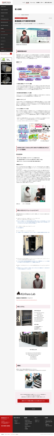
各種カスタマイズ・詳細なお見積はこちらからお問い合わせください (33, 400)
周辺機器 (2, 28)
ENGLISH (17, 434)
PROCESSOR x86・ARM (4, 22)
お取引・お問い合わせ (48, 2)
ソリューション (32, 2)
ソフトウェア (3, 31)
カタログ (2, 47)
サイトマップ (13, 434)
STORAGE (2, 15)
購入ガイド (2, 44)
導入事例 (27, 2)
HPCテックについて (49, 420)
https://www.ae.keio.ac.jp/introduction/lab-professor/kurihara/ (26, 300)
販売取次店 (47, 424)
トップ (24, 2)
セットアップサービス (4, 34)
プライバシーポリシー (7, 434)
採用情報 (2, 434)
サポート (42, 2)
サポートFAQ (3, 37)
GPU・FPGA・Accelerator (4, 25)
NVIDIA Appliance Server (5, 19)
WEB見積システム (3, 50)
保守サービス (37, 421)
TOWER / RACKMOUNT (4, 9)
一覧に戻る (33, 408)
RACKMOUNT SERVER (4, 12)
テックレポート (3, 40)
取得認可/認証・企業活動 (49, 422)
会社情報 (37, 2)
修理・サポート (37, 420)
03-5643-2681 (5, 426)
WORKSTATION (3, 6)
